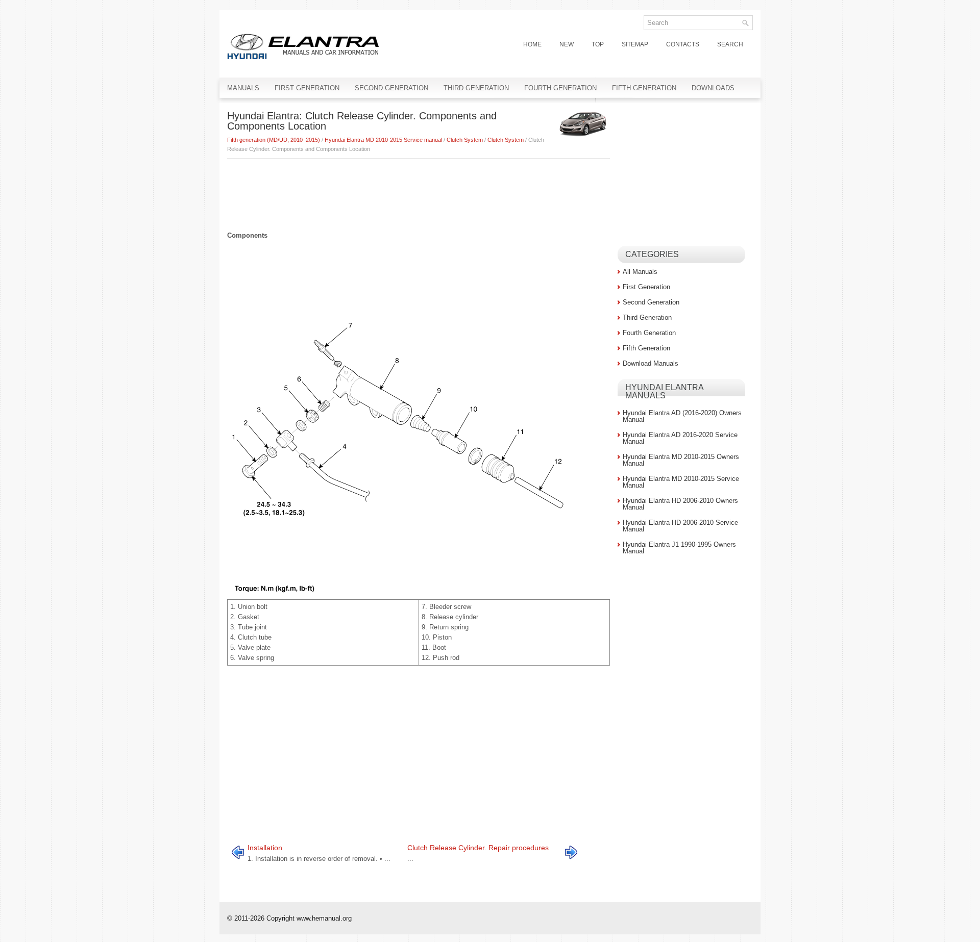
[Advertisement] (418, 189)
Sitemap (635, 44)
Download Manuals (650, 363)
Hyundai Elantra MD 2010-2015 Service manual (383, 140)
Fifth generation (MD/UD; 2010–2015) (273, 140)
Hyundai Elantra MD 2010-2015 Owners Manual (681, 460)
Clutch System (465, 140)
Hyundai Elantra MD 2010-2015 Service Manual (681, 482)
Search (730, 44)
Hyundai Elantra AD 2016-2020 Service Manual (680, 438)
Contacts (682, 44)
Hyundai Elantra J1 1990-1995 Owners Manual (679, 548)
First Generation (307, 88)
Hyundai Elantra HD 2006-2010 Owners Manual (680, 504)
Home (532, 44)
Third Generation (476, 88)
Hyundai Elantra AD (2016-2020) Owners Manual (682, 416)
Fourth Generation (560, 88)
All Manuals (640, 271)
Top (598, 44)
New (566, 44)
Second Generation (391, 88)
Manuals (243, 88)
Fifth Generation (644, 88)
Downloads (713, 88)
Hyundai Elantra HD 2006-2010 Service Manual (680, 526)
